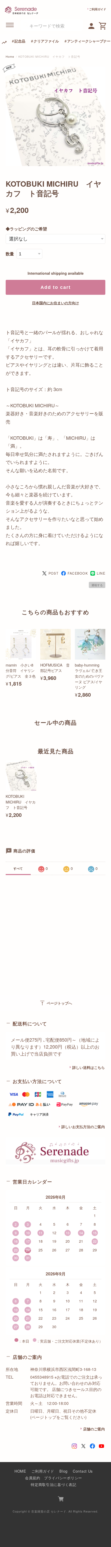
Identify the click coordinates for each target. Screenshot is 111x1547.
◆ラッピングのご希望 (26, 229)
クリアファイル (46, 41)
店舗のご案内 (94, 1428)
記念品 (19, 41)
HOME (20, 1471)
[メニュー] (10, 25)
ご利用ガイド (97, 9)
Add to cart (56, 287)
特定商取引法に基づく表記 (53, 1484)
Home (10, 56)
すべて (18, 868)
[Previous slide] (6, 733)
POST (54, 573)
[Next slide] (105, 733)
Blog (63, 1471)
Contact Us (83, 1471)
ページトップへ (55, 1003)
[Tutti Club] (91, 25)
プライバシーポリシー (63, 1477)
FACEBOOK (78, 573)
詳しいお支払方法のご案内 (83, 1126)
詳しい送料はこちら (88, 1067)
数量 (10, 254)
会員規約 (32, 1477)
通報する (97, 585)
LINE (101, 573)
